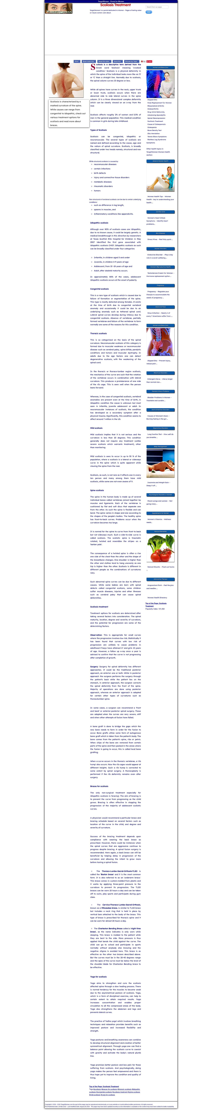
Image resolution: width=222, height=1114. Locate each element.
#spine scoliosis (134, 1092)
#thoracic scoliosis (124, 1089)
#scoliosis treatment (120, 1092)
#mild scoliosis (94, 1094)
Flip (144, 61)
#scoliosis (97, 1089)
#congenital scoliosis (104, 1092)
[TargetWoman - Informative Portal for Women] (65, 8)
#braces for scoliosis (109, 1089)
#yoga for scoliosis (108, 1094)
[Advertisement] (111, 35)
